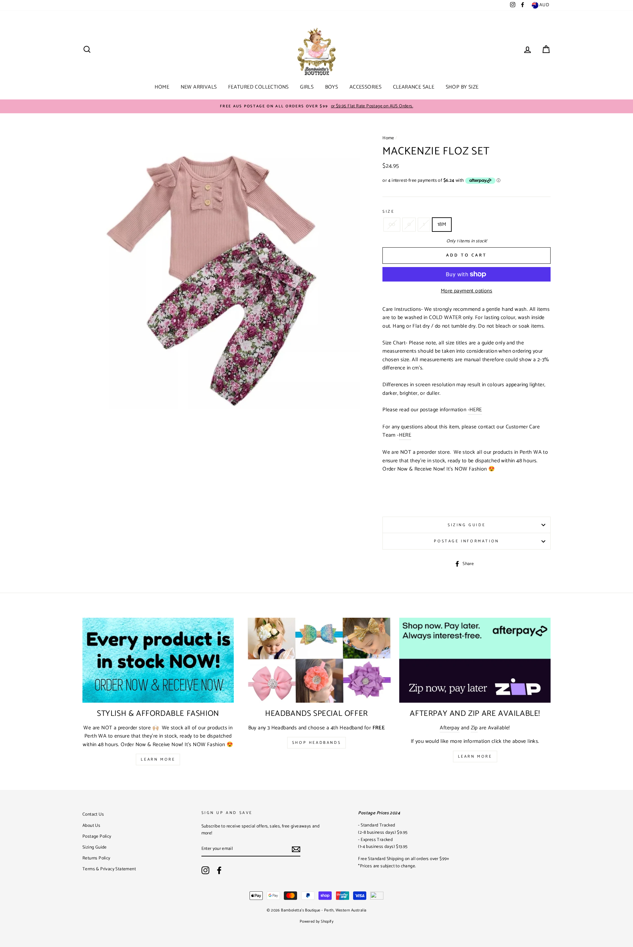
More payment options (466, 291)
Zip (474, 728)
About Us (91, 825)
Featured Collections (258, 87)
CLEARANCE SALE (414, 87)
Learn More (158, 759)
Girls (307, 87)
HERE (405, 435)
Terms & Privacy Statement (109, 869)
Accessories (365, 87)
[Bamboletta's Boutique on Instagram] (205, 870)
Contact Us (93, 814)
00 (392, 224)
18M (441, 224)
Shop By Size (462, 87)
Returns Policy (96, 858)
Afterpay (449, 728)
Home (162, 87)
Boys (331, 87)
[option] (316, 106)
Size (388, 211)
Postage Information (466, 541)
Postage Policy (96, 836)
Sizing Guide (466, 525)
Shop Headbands (316, 743)
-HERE (475, 410)
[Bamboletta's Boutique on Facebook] (219, 870)
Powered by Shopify (316, 921)
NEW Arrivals (199, 87)
